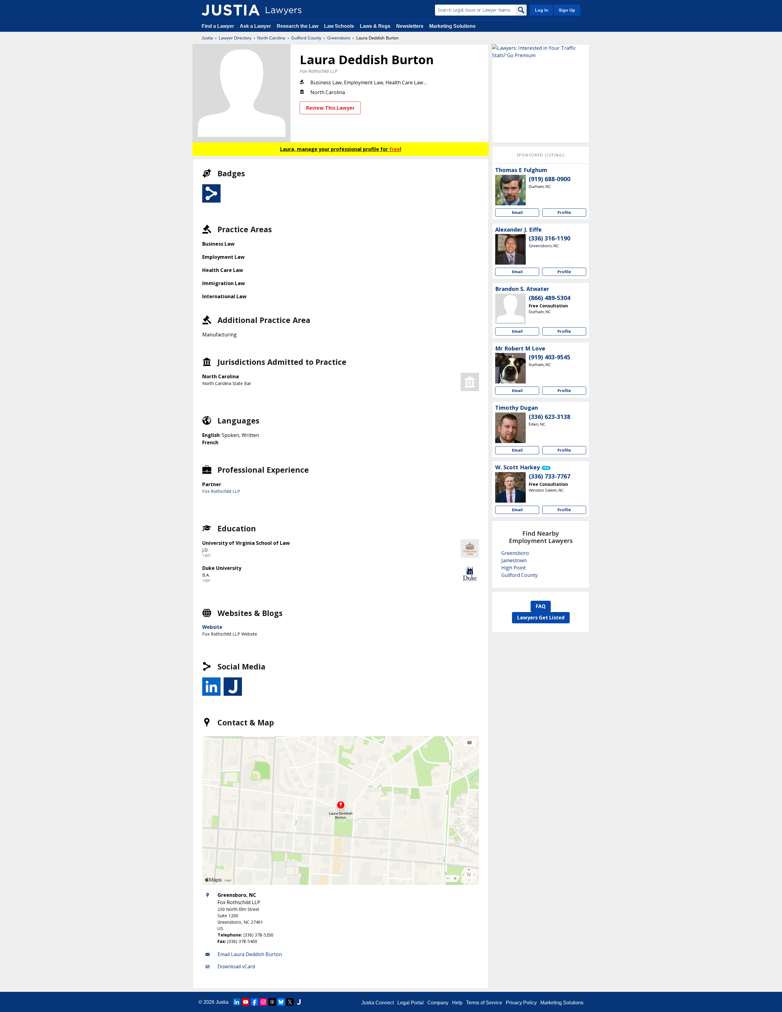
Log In (541, 10)
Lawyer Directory (235, 37)
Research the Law (297, 26)
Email (517, 212)
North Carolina (271, 37)
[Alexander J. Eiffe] (510, 249)
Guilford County (306, 37)
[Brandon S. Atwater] (510, 309)
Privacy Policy (521, 1002)
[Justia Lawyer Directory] (231, 10)
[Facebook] (254, 1002)
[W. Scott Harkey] (510, 487)
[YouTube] (245, 1002)
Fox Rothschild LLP (319, 71)
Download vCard (236, 966)
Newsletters (409, 26)
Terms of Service (484, 1002)
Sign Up (567, 10)
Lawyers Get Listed (541, 617)
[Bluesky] (281, 1002)
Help (457, 1002)
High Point (513, 567)
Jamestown (514, 560)
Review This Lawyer (330, 108)
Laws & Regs (375, 26)
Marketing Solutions (452, 26)
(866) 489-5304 (549, 298)
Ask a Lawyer (256, 26)
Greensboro (338, 37)
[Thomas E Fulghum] (510, 190)
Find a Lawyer (218, 26)
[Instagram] (263, 1002)
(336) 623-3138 (549, 417)
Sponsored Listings (541, 155)
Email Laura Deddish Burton (249, 954)
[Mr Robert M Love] (510, 368)
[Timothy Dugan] (510, 428)
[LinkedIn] (236, 1002)
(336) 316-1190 (549, 238)
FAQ (541, 606)
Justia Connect (377, 1002)
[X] (290, 1002)
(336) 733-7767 (549, 476)
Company (437, 1002)
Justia (207, 37)
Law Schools (339, 26)
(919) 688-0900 (549, 179)
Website (212, 627)
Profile (564, 212)
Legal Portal (410, 1002)
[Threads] (272, 1002)
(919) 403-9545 (549, 357)
